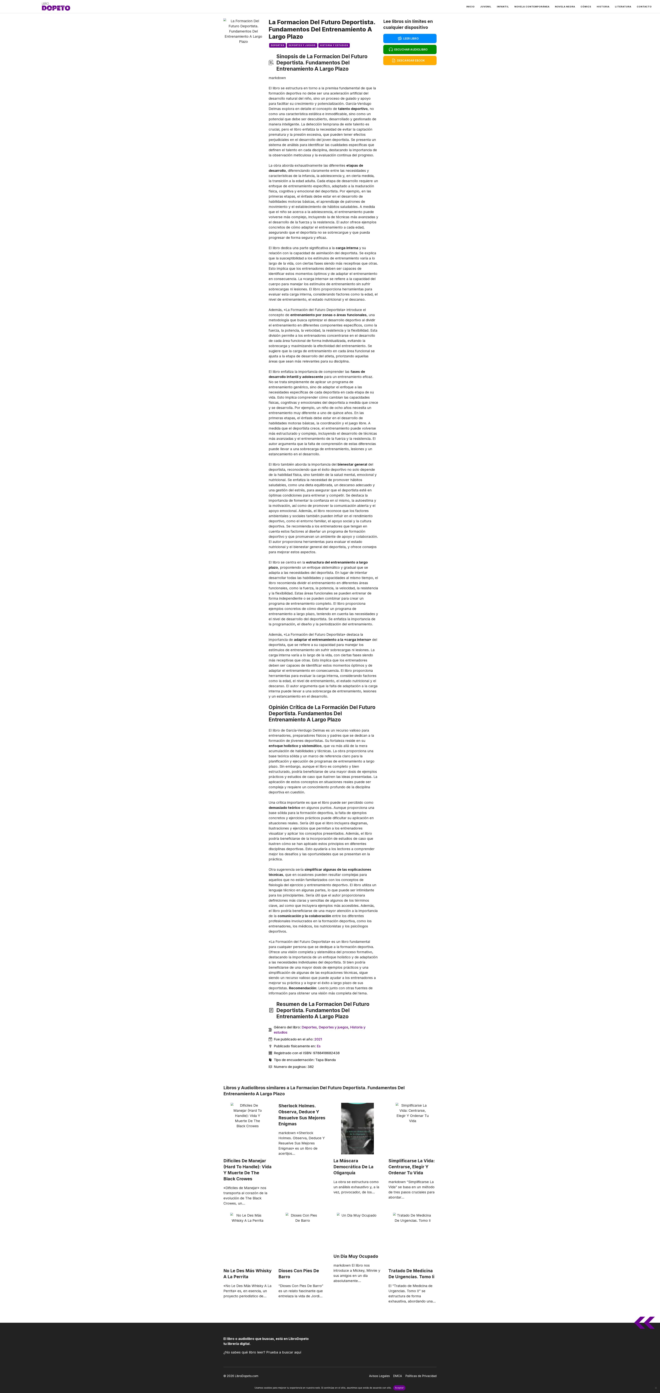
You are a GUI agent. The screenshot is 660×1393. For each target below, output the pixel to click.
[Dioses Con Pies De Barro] (302, 1238)
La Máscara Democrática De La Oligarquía (353, 1166)
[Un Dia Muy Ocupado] (357, 1231)
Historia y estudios (334, 45)
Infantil (503, 6)
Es (319, 1046)
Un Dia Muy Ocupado (355, 1256)
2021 (318, 1039)
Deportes (277, 45)
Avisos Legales (379, 1376)
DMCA (397, 1376)
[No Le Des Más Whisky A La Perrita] (247, 1238)
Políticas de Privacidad (421, 1376)
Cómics (586, 6)
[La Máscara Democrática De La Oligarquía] (357, 1128)
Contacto (644, 6)
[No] (655, 1388)
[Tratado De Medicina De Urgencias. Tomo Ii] (412, 1238)
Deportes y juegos (302, 45)
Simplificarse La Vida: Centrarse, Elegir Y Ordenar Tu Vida (411, 1166)
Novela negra (565, 6)
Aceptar (399, 1387)
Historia (603, 6)
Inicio (470, 6)
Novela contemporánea (531, 6)
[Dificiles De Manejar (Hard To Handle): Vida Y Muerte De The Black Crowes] (247, 1128)
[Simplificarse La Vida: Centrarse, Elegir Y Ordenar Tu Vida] (412, 1128)
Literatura (623, 6)
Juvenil (485, 6)
